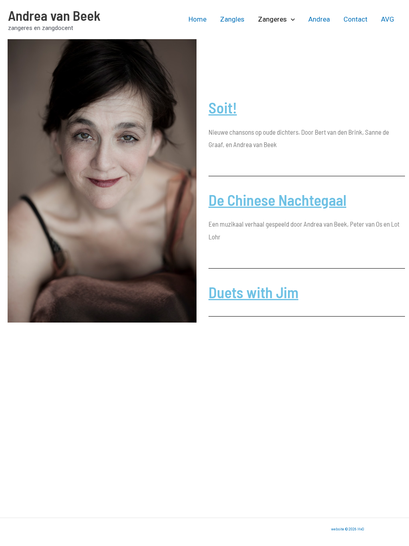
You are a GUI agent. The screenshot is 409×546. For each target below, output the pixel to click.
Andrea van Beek (54, 15)
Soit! (222, 107)
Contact (355, 19)
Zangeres (272, 19)
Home (197, 19)
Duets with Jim (253, 292)
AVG (387, 19)
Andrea (319, 19)
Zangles (232, 19)
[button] (291, 19)
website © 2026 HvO (347, 529)
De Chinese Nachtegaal (277, 200)
